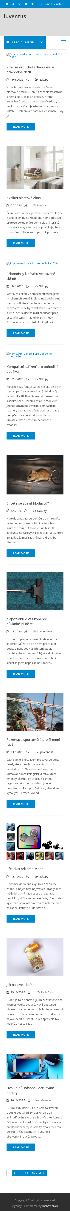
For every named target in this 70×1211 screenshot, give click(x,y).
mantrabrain (50, 1206)
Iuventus (15, 16)
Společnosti (44, 631)
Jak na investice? (19, 984)
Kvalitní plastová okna (24, 198)
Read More (21, 126)
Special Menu (23, 42)
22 (26, 1173)
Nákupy (43, 79)
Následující (39, 1173)
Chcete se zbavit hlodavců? (28, 503)
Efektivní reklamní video (25, 868)
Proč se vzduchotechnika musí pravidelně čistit (30, 69)
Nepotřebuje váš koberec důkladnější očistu (27, 621)
